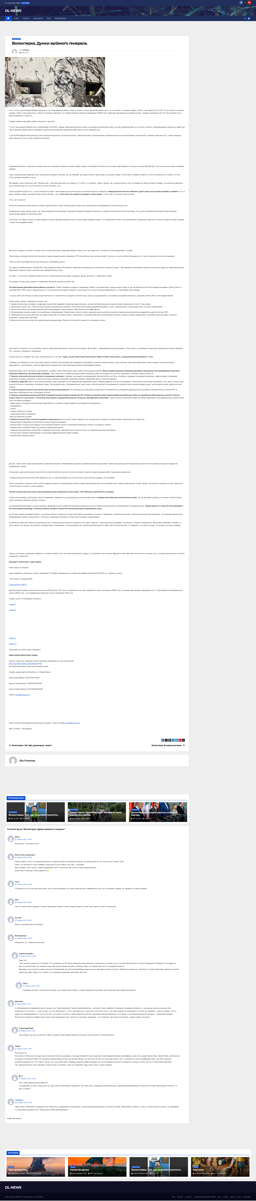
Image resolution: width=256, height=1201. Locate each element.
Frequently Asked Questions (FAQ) (204, 1197)
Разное (11, 1167)
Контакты (38, 18)
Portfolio (225, 1197)
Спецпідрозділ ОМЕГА (18, 585)
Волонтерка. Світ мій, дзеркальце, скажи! (32, 745)
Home (173, 1197)
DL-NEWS (13, 11)
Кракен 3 (12, 638)
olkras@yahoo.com (22, 695)
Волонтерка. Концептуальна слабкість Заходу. (154, 813)
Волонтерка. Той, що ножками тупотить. (33, 814)
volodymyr (19, 1100)
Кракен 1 (12, 604)
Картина (198, 1169)
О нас (16, 18)
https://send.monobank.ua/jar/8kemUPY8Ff (25, 664)
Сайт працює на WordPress (14, 1197)
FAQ (49, 18)
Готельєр (25, 50)
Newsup (30, 1197)
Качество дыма (79, 1169)
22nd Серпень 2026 (140, 1173)
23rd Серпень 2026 (17, 1173)
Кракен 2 (12, 610)
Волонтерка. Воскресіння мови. (167, 745)
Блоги (26, 18)
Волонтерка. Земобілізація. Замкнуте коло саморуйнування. (96, 813)
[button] (245, 18)
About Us (180, 1197)
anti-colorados (34, 1173)
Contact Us (188, 1197)
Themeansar (39, 1197)
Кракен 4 (12, 644)
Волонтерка (60, 18)
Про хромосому (18, 1169)
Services (233, 1197)
